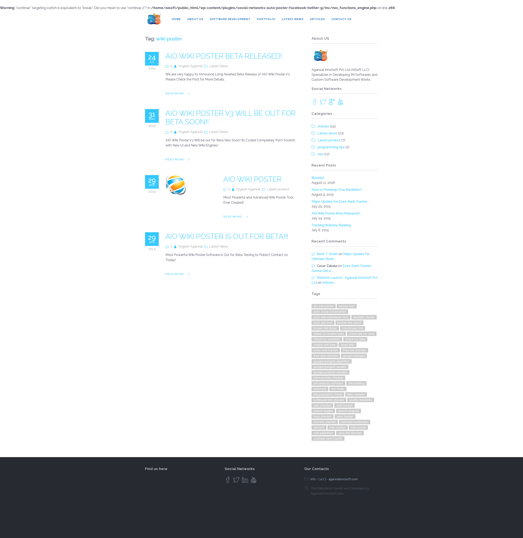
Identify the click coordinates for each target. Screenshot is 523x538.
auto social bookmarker (330, 311)
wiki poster (358, 427)
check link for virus (361, 333)
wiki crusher (338, 427)
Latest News (292, 19)
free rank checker (326, 355)
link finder (337, 389)
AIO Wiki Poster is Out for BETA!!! (226, 236)
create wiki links (324, 344)
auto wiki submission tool (331, 317)
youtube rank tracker (328, 438)
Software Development (230, 19)
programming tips (331, 147)
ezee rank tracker (326, 350)
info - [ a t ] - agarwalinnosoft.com (334, 479)
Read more (174, 93)
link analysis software (328, 383)
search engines (348, 411)
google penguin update (330, 366)
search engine (323, 411)
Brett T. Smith (327, 254)
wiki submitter (323, 433)
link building (356, 383)
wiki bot (319, 427)
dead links (347, 344)
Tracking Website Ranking (331, 225)
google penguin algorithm (332, 361)
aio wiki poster (324, 306)
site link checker (325, 422)
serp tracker (345, 416)
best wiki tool (323, 322)
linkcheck (320, 389)
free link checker (354, 350)
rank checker (322, 405)
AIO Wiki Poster (252, 179)
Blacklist (318, 178)
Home (176, 19)
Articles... (329, 283)
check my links (355, 339)
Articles (317, 19)
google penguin (354, 355)
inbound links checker (328, 378)
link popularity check (328, 394)
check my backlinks (327, 339)
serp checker (323, 416)
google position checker (330, 372)
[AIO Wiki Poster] (176, 185)
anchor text (347, 306)
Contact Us (341, 19)
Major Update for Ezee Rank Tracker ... (341, 201)
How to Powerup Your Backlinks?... (337, 190)
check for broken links (329, 333)
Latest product (278, 189)
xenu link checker (350, 433)
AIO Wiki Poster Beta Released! (223, 56)
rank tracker (344, 405)
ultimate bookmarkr (354, 422)
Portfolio (266, 19)
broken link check (349, 322)
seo (320, 154)
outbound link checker (329, 400)
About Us (195, 19)
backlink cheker (364, 317)
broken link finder (325, 328)
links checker (356, 394)
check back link (352, 328)
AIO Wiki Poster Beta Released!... (337, 213)
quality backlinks (360, 400)
